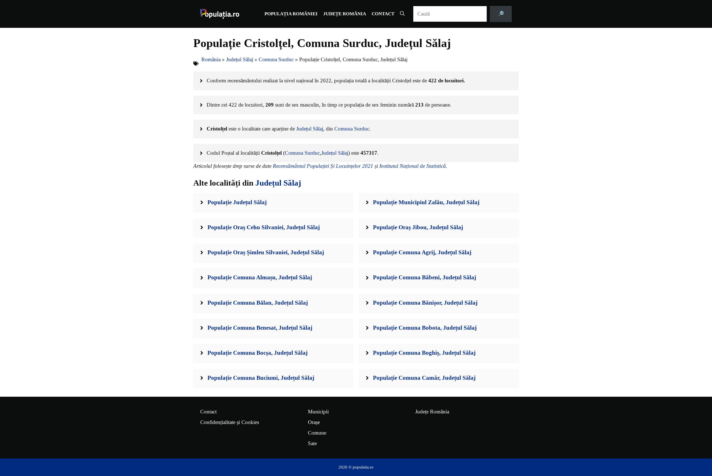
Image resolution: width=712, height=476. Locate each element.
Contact (383, 13)
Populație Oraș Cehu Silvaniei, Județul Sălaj (263, 227)
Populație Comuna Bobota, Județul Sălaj (425, 327)
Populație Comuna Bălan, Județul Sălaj (257, 302)
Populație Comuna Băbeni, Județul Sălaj (424, 277)
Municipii (318, 412)
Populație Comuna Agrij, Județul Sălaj (422, 252)
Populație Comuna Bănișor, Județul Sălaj (425, 302)
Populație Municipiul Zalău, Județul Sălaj (426, 202)
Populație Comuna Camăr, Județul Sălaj (424, 377)
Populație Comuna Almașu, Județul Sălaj (259, 277)
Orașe (314, 422)
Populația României (291, 13)
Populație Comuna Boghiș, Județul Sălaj (424, 352)
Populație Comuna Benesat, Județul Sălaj (259, 327)
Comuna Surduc (276, 59)
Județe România (344, 13)
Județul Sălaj (239, 59)
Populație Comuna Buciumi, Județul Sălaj (260, 377)
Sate (312, 443)
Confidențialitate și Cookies (229, 422)
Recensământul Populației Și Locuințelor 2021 (323, 166)
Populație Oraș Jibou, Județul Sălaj (418, 227)
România (211, 59)
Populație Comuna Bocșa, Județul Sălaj (257, 352)
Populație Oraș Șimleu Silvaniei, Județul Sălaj (265, 252)
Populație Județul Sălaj (237, 202)
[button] (402, 14)
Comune (317, 433)
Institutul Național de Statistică (412, 166)
